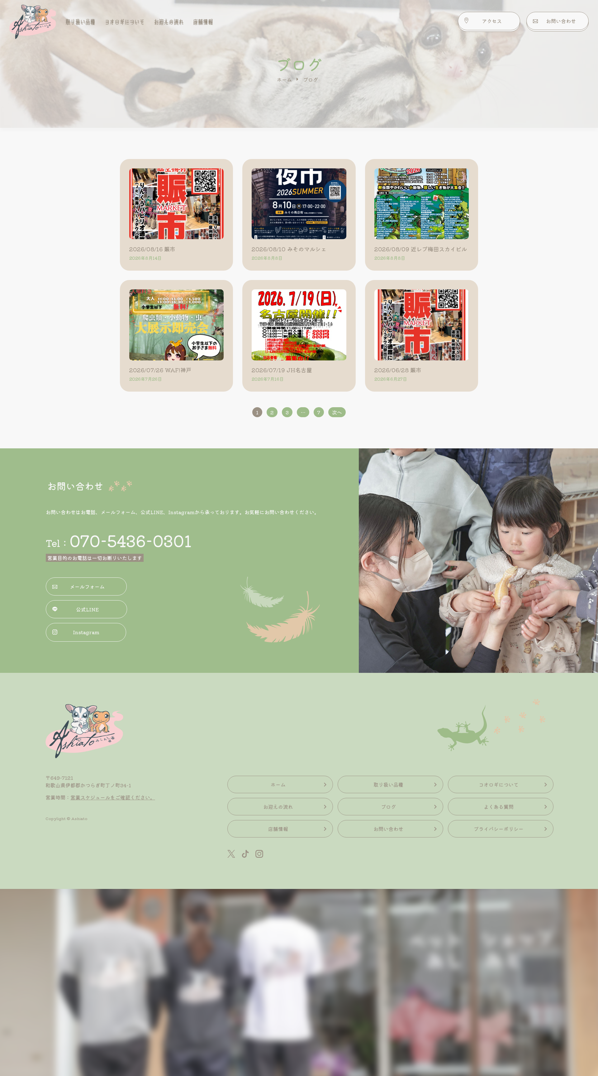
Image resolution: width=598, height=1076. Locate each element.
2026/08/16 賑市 (152, 249)
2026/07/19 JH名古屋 (282, 370)
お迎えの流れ (169, 21)
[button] (489, 21)
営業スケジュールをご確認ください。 (112, 797)
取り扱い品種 (80, 21)
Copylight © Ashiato (66, 818)
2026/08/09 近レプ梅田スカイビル (420, 249)
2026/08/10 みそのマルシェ (289, 249)
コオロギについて (125, 21)
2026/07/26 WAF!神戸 (160, 370)
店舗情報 (203, 21)
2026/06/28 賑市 (397, 370)
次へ (337, 412)
